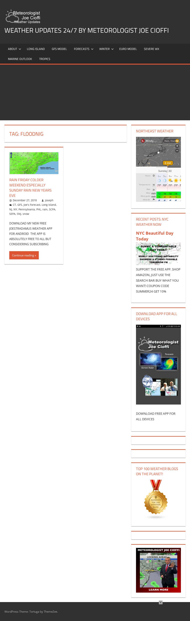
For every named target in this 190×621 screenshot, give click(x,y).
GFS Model (59, 49)
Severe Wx (151, 49)
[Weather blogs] (156, 518)
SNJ (19, 214)
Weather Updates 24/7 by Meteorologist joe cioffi (86, 30)
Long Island (49, 204)
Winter (104, 49)
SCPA (52, 209)
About (12, 49)
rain (45, 209)
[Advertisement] (95, 92)
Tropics (44, 59)
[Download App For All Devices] (158, 403)
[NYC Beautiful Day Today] (158, 264)
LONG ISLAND (36, 49)
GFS (19, 204)
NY (15, 209)
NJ (10, 209)
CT (14, 204)
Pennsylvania (27, 209)
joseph (49, 200)
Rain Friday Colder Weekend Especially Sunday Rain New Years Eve (30, 187)
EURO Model (128, 49)
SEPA (12, 214)
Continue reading (23, 255)
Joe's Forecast (32, 204)
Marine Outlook (20, 59)
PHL (38, 209)
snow (26, 214)
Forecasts (81, 49)
